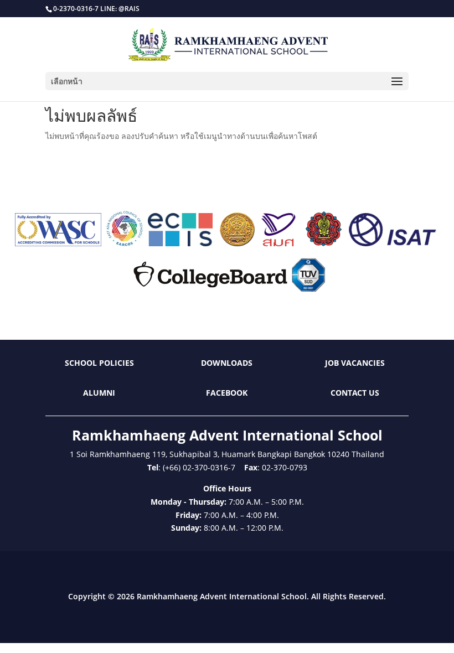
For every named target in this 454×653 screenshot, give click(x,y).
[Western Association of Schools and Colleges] (58, 243)
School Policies (99, 362)
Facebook (226, 392)
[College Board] (210, 288)
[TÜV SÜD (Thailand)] (308, 288)
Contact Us (355, 392)
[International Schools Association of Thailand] (392, 243)
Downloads (226, 362)
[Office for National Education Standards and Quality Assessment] (278, 243)
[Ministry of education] (237, 243)
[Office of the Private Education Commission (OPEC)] (324, 243)
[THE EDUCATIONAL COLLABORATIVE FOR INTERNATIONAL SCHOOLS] (180, 243)
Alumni (99, 392)
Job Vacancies (355, 362)
